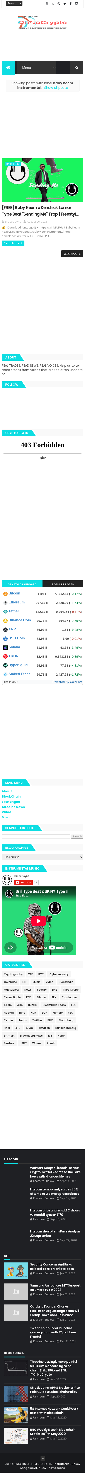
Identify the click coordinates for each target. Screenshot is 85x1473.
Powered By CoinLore (68, 682)
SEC (70, 1012)
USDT (23, 1043)
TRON (13, 656)
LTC (28, 997)
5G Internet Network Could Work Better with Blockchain (54, 1410)
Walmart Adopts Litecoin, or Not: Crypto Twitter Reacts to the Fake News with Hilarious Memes (55, 1172)
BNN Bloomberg (65, 1028)
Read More (12, 243)
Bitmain (9, 1035)
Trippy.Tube (71, 989)
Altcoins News (13, 807)
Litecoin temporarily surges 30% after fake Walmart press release (54, 1191)
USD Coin (16, 638)
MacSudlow (11, 989)
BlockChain (11, 796)
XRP (12, 629)
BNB (54, 989)
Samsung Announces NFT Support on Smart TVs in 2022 (55, 1287)
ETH (24, 982)
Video (6, 812)
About (7, 791)
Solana (14, 647)
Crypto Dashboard (22, 584)
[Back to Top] (43, 1458)
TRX (53, 997)
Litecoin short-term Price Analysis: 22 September (55, 1233)
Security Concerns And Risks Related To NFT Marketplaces (52, 1266)
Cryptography (13, 974)
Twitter (37, 1020)
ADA (20, 1005)
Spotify (42, 989)
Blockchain (66, 982)
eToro (8, 1005)
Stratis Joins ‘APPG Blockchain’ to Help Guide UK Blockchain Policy (55, 1389)
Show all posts (56, 87)
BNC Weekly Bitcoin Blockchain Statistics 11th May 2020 (52, 1431)
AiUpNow (40, 1468)
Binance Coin (19, 620)
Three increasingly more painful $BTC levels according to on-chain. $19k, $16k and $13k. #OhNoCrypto (53, 1368)
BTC (41, 974)
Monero (58, 1012)
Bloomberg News (31, 1035)
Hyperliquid (18, 665)
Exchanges (11, 802)
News (28, 989)
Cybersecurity (58, 974)
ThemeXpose (56, 1468)
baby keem (12, 163)
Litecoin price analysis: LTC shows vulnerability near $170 (55, 1212)
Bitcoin (14, 593)
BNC (50, 1020)
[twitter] (64, 4)
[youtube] (47, 4)
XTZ (17, 1028)
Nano (61, 1035)
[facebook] (70, 4)
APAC (29, 1028)
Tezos (23, 1020)
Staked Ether (19, 674)
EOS (73, 1005)
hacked (9, 1012)
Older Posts (72, 254)
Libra (22, 1012)
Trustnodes (70, 997)
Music (6, 817)
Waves (36, 1043)
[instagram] (76, 4)
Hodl (7, 1028)
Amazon (44, 1028)
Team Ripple (12, 997)
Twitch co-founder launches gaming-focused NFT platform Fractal (53, 1332)
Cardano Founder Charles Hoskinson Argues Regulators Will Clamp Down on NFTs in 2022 (55, 1310)
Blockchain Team (54, 1005)
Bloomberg (66, 1020)
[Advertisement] (42, 127)
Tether (13, 611)
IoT (50, 1035)
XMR (33, 1012)
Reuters (9, 1043)
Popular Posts (63, 584)
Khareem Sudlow (68, 1464)
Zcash (51, 1043)
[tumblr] (53, 4)
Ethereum (16, 602)
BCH (44, 1012)
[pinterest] (58, 4)
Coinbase (10, 982)
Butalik (32, 1005)
